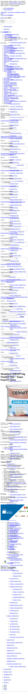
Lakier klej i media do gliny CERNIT (16, 76)
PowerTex (6, 82)
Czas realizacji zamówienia (17, 538)
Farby (5, 62)
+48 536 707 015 (15, 556)
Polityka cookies (14, 540)
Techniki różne (7, 92)
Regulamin (13, 526)
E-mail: (3, 316)
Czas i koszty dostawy (15, 536)
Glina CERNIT (7, 71)
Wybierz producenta (5, 115)
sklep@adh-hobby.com (16, 558)
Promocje (6, 695)
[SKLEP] (5, 685)
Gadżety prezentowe (9, 69)
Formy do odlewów (8, 66)
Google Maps (10, 563)
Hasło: (22, 316)
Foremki (9, 72)
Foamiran (6, 65)
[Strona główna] (8, 26)
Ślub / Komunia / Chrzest (10, 89)
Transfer (6, 90)
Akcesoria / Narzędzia (9, 49)
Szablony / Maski (8, 86)
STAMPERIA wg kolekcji (10, 48)
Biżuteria (6, 55)
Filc (5, 64)
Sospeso (6, 88)
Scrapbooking (7, 85)
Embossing (6, 61)
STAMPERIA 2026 (9, 47)
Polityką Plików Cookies (15, 2)
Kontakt (12, 547)
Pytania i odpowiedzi (15, 525)
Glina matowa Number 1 (13, 73)
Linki (11, 546)
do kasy (2, 17)
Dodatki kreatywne (8, 58)
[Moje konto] (5, 688)
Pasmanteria (7, 80)
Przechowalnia (14, 532)
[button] (8, 447)
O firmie (12, 545)
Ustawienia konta (14, 531)
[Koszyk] (5, 689)
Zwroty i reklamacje (15, 523)
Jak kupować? (13, 542)
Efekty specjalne (8, 59)
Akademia (6, 696)
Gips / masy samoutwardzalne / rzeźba (13, 68)
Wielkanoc (6, 99)
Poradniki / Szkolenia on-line (11, 97)
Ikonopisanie (7, 78)
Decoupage (6, 57)
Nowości (6, 693)
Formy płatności (14, 535)
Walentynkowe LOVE (9, 95)
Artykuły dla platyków (9, 100)
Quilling (6, 93)
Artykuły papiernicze (9, 52)
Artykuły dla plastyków (9, 51)
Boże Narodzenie (8, 45)
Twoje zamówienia (15, 529)
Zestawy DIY (7, 96)
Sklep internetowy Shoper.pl (8, 570)
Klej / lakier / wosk (8, 79)
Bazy (5, 54)
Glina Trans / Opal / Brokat (13, 75)
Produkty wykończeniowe (10, 83)
